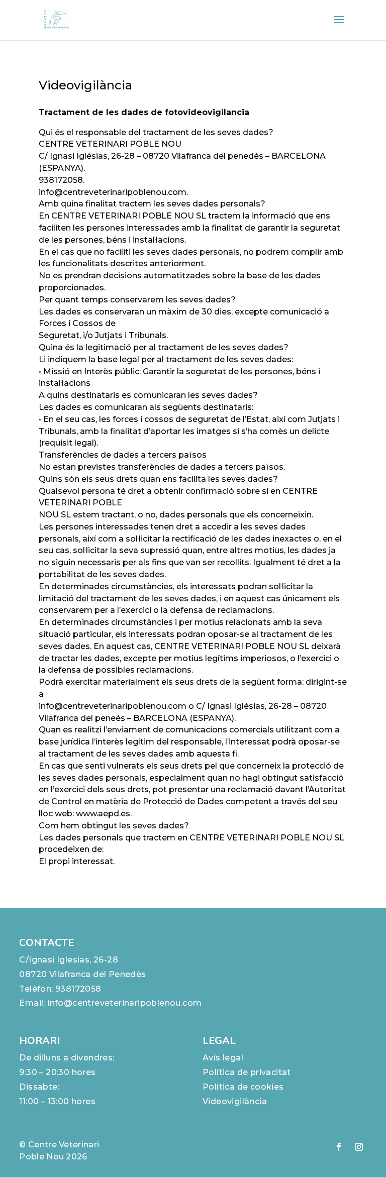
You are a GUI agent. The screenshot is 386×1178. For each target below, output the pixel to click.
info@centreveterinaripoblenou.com (124, 1003)
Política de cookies (243, 1087)
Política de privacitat (247, 1072)
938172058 (78, 989)
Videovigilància (235, 1101)
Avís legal (223, 1057)
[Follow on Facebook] (339, 1147)
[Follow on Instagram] (359, 1147)
